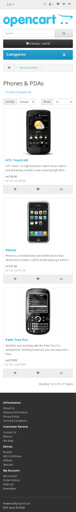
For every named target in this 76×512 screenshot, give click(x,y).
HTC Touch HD (16, 160)
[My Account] (51, 4)
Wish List (8, 484)
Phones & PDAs (29, 68)
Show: (46, 102)
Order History (11, 480)
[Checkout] (69, 4)
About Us (8, 408)
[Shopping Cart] (63, 4)
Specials (8, 464)
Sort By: (10, 102)
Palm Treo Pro (16, 339)
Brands (7, 452)
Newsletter (9, 488)
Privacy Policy (11, 416)
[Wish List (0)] (58, 4)
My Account (10, 476)
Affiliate (7, 460)
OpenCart (24, 503)
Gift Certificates (12, 456)
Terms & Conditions (15, 421)
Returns (7, 436)
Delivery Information (15, 412)
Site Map (8, 440)
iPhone (10, 250)
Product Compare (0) (18, 92)
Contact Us (9, 432)
